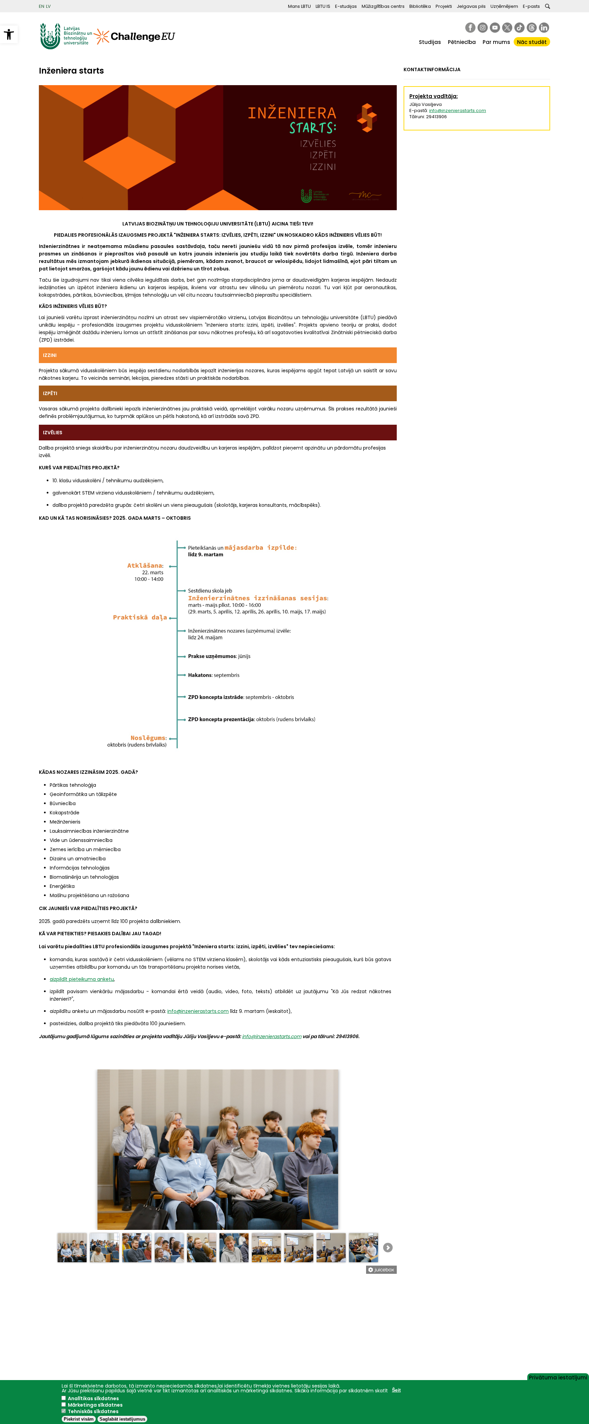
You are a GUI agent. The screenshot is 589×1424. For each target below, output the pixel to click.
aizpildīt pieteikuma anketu (82, 979)
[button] (9, 34)
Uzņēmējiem (504, 6)
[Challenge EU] (134, 48)
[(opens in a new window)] (470, 27)
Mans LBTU (299, 6)
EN (41, 6)
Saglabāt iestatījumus (122, 1419)
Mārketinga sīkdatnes (95, 1405)
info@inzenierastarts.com (198, 1011)
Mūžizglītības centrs (383, 6)
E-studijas (346, 6)
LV (48, 6)
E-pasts (531, 6)
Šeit (396, 1390)
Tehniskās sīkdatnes (93, 1411)
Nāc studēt (532, 42)
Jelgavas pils (471, 6)
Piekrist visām (79, 1419)
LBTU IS (323, 6)
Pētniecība (462, 42)
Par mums (496, 42)
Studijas (430, 42)
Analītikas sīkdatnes (93, 1398)
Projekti (444, 6)
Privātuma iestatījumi (558, 1377)
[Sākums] (66, 48)
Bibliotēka (420, 6)
